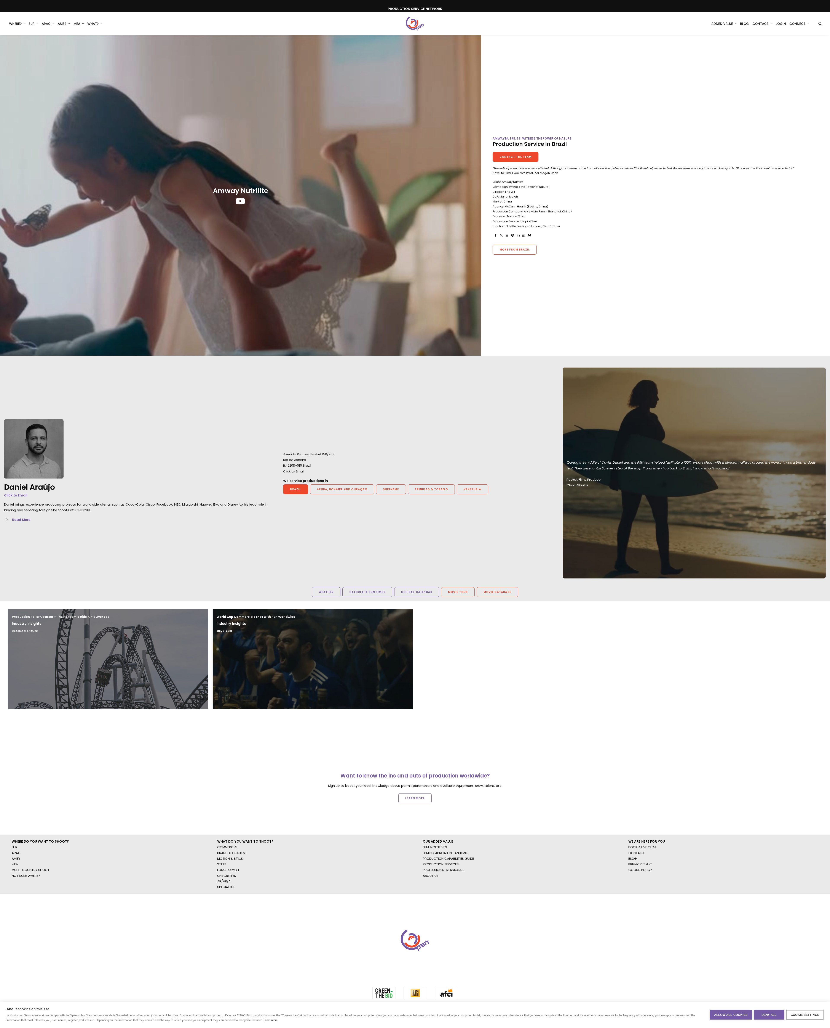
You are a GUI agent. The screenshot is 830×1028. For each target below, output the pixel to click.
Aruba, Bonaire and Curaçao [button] (342, 489)
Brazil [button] (295, 489)
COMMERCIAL (227, 935)
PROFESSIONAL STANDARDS (443, 957)
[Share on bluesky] (529, 235)
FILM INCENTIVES (435, 935)
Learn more (270, 1020)
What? (93, 23)
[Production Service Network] (415, 23)
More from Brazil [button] (515, 249)
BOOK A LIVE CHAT (642, 935)
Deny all (769, 1015)
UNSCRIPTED (226, 963)
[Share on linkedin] (518, 235)
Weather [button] (326, 592)
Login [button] (781, 23)
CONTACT (636, 940)
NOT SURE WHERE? (26, 963)
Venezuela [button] (472, 489)
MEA (76, 23)
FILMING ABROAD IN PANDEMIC (445, 940)
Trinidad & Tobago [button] (431, 489)
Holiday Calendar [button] (416, 592)
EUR (32, 23)
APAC (46, 23)
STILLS (221, 952)
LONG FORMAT (228, 957)
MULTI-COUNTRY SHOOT (30, 957)
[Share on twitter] (501, 235)
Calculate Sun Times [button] (367, 592)
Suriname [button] (391, 489)
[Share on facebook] (495, 235)
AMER (62, 23)
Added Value (722, 23)
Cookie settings (805, 1015)
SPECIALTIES (226, 974)
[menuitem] (17, 23)
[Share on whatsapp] (523, 235)
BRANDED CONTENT (232, 940)
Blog (744, 23)
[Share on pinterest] (512, 235)
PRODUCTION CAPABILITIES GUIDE (448, 946)
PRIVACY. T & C (640, 952)
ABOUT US (431, 963)
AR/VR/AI (224, 969)
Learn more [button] (415, 830)
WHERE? (15, 23)
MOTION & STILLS (230, 946)
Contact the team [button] (516, 157)
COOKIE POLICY (640, 957)
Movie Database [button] (497, 592)
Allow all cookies (730, 1015)
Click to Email (15, 495)
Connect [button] (797, 23)
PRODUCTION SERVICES (441, 952)
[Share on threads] (506, 235)
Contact (760, 23)
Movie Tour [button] (458, 592)
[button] (820, 23)
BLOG (632, 946)
